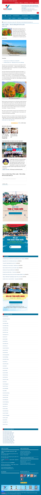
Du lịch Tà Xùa (5, 424)
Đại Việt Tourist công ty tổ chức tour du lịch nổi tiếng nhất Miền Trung (14, 274)
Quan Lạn (14, 22)
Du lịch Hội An (5, 419)
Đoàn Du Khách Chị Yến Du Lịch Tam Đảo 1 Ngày (11, 267)
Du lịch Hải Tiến (5, 350)
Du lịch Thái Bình (5, 413)
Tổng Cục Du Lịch (23, 461)
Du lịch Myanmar (5, 399)
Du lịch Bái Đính (5, 404)
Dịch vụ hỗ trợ (33, 15)
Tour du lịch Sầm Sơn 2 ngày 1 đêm (8, 437)
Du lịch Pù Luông (5, 379)
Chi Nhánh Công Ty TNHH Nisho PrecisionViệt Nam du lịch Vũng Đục (14, 258)
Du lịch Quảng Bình (6, 354)
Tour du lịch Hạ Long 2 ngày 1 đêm (8, 432)
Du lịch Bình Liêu (5, 330)
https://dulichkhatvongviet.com (9, 468)
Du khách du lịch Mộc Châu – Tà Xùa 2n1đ (9, 272)
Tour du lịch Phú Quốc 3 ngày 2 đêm (8, 442)
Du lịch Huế (4, 381)
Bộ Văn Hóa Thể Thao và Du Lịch (25, 460)
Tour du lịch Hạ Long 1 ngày (7, 431)
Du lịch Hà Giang (5, 316)
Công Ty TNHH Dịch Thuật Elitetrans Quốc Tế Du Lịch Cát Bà (12, 276)
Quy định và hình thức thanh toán (25, 452)
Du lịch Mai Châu (5, 323)
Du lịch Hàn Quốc (5, 395)
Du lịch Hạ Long (5, 332)
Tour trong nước (16, 15)
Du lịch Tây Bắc (5, 372)
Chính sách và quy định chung (25, 451)
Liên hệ (31, 18)
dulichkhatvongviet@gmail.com (8, 467)
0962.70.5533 (16, 464)
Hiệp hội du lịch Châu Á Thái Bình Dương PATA (27, 464)
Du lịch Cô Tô (5, 336)
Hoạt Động (16, 2)
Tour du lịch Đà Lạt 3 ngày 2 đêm (8, 441)
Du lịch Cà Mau (5, 408)
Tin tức (13, 18)
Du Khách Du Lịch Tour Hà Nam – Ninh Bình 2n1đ (11, 265)
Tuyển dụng (36, 2)
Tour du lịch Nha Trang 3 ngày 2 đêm (9, 440)
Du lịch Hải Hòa (5, 352)
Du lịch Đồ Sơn (5, 341)
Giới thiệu (9, 15)
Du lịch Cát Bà (5, 339)
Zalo (2, 491)
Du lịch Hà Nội (5, 370)
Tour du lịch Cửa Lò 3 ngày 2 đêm (8, 438)
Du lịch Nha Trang (5, 359)
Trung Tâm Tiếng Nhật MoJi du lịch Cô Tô (9, 263)
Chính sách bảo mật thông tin (25, 453)
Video (10, 18)
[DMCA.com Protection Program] (23, 482)
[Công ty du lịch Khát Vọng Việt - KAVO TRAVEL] (7, 7)
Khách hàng (26, 2)
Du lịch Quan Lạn (5, 334)
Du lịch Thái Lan (5, 386)
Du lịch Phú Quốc (5, 363)
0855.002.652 (8, 465)
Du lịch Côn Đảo (5, 397)
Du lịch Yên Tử (5, 406)
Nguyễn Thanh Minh (6, 169)
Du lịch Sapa (5, 321)
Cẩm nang (19, 18)
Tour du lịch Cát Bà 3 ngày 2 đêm (8, 433)
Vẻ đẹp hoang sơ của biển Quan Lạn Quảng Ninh (11, 60)
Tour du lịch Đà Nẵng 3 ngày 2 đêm (8, 439)
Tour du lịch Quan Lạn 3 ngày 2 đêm (8, 436)
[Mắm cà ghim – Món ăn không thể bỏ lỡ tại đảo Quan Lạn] (7, 31)
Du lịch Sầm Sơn (5, 343)
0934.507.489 (3, 465)
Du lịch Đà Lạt (5, 361)
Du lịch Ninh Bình (5, 410)
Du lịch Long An (5, 417)
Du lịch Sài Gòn (5, 377)
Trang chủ (4, 22)
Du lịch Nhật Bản (5, 388)
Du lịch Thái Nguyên (6, 415)
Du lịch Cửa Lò (5, 345)
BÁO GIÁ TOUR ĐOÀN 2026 (34, 5)
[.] (5, 15)
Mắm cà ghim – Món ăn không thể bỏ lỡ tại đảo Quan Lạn (25, 22)
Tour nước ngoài (25, 15)
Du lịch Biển (5, 390)
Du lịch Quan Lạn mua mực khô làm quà (13, 136)
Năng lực (21, 2)
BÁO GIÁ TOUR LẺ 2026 (25, 5)
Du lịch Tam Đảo (5, 368)
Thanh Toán (31, 2)
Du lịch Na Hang (5, 327)
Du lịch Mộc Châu (5, 325)
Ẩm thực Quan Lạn (10, 22)
